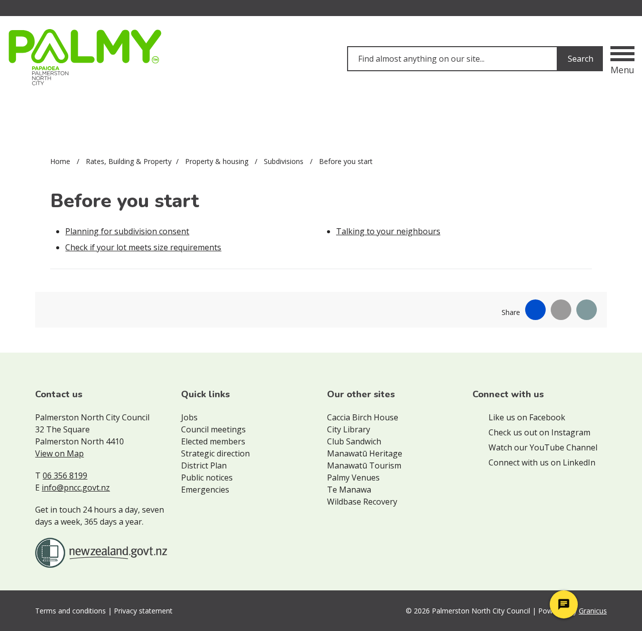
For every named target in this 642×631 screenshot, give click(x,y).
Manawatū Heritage (364, 453)
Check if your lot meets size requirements (143, 247)
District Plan (204, 465)
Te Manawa (349, 489)
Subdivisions (284, 161)
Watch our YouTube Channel (543, 447)
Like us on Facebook (527, 417)
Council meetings (213, 429)
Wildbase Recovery (362, 501)
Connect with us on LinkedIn (542, 462)
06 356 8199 (65, 475)
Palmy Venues (353, 477)
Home (60, 161)
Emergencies (205, 489)
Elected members (213, 441)
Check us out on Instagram (539, 432)
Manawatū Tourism (364, 465)
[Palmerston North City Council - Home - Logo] (85, 57)
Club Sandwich (354, 441)
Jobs (189, 417)
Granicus (593, 610)
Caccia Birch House (362, 417)
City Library (348, 429)
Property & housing (217, 161)
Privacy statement (143, 610)
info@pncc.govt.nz (76, 487)
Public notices (207, 477)
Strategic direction (215, 453)
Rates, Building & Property (129, 161)
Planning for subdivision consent (127, 231)
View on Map (59, 453)
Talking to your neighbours (388, 231)
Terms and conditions (70, 610)
